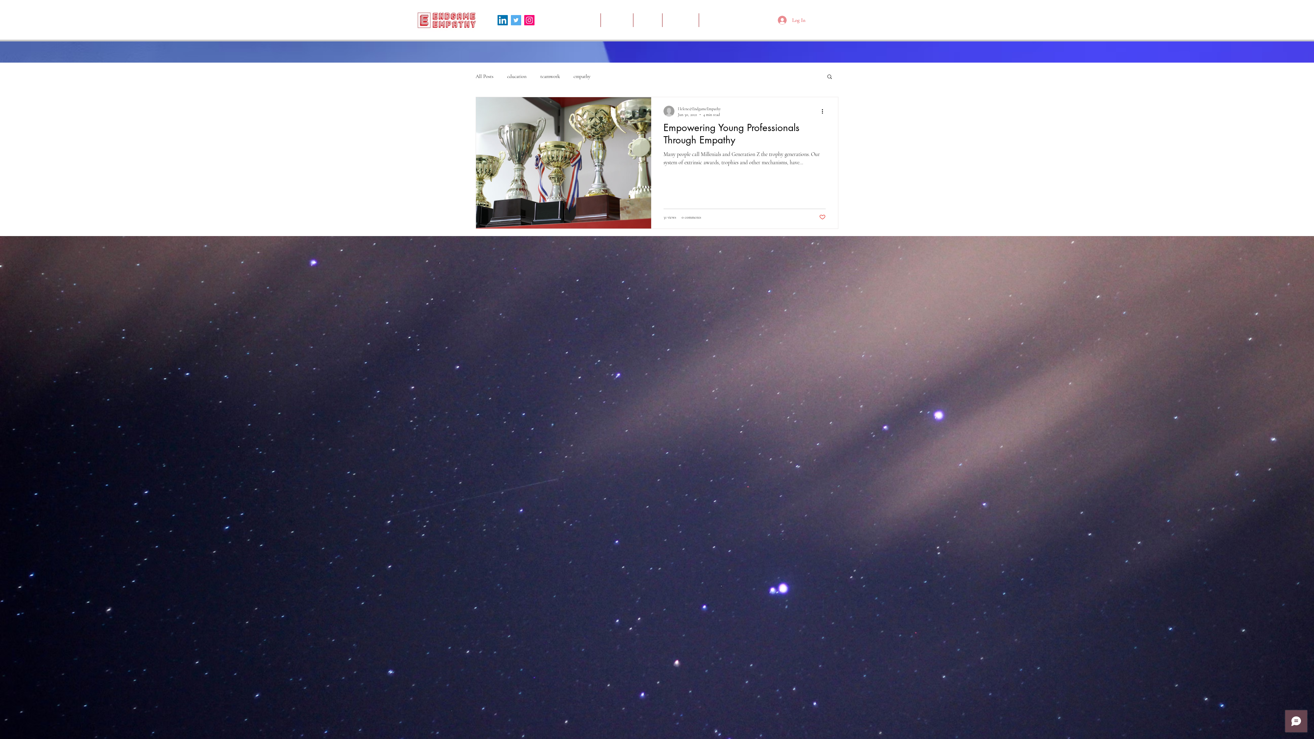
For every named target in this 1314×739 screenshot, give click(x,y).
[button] (829, 77)
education (517, 76)
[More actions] (825, 111)
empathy (582, 76)
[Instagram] (529, 20)
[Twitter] (516, 20)
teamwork (550, 76)
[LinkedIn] (503, 20)
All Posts (484, 76)
